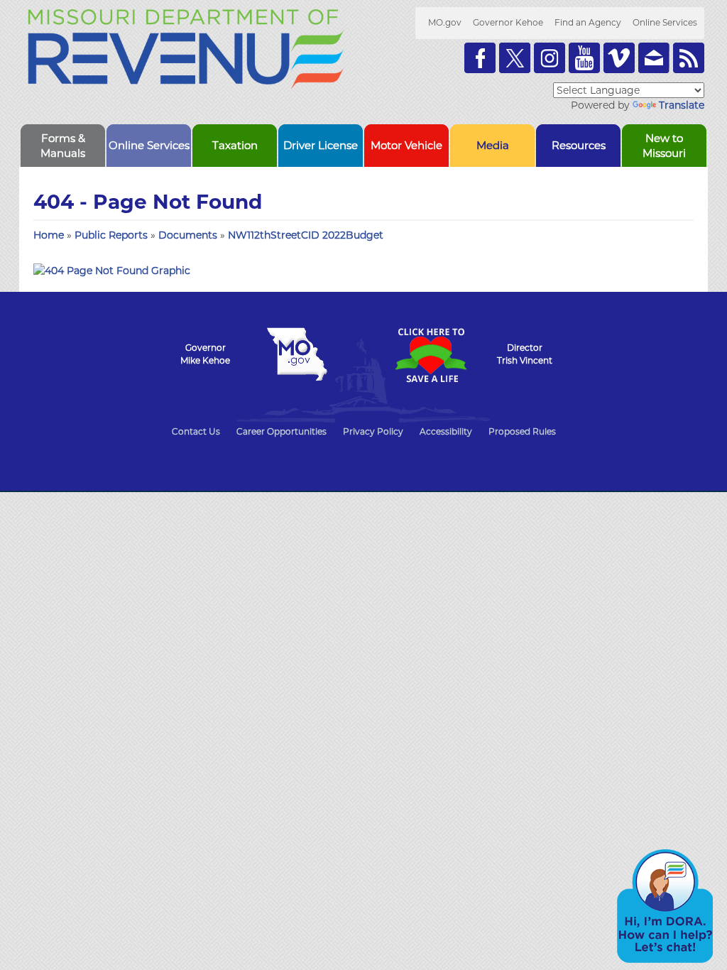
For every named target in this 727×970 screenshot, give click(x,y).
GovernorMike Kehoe (205, 354)
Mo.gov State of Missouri (297, 354)
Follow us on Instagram (549, 58)
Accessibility (446, 431)
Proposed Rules (522, 431)
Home (48, 235)
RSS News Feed (688, 58)
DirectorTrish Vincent (524, 354)
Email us (653, 58)
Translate (681, 105)
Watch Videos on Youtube (584, 58)
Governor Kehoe (508, 22)
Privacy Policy (373, 431)
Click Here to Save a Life (430, 355)
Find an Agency (587, 22)
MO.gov (444, 22)
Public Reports (113, 235)
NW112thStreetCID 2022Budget (305, 235)
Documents (189, 235)
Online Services (665, 22)
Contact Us (196, 431)
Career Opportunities (281, 431)
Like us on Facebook (480, 58)
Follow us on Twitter (514, 58)
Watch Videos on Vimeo (619, 58)
